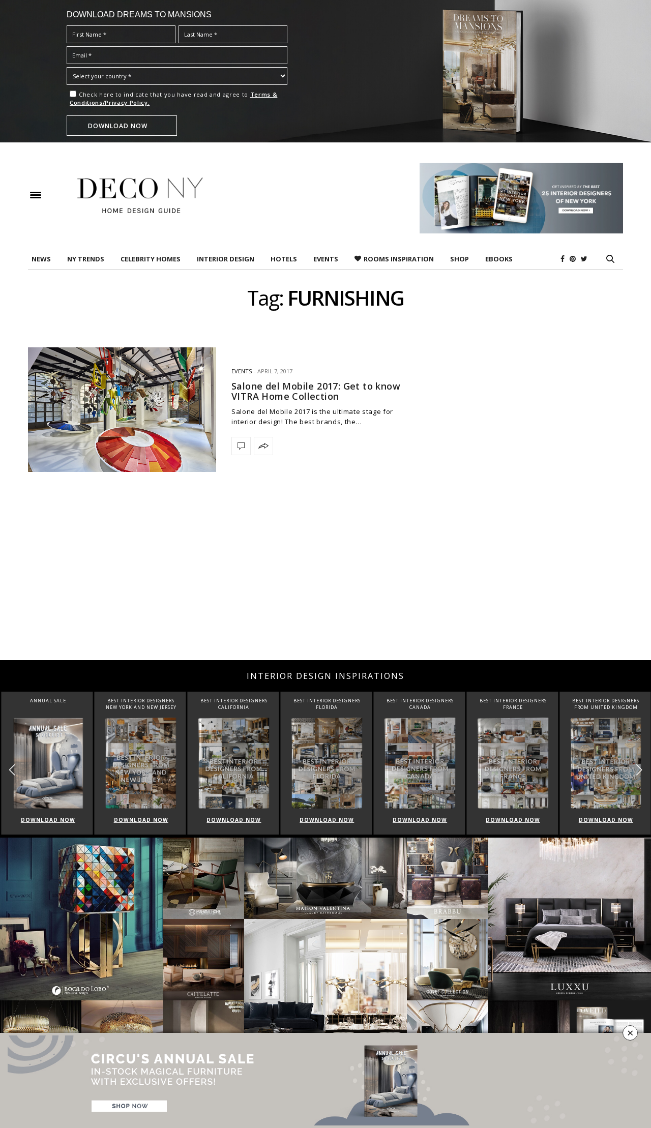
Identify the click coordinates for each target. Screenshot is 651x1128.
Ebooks (499, 258)
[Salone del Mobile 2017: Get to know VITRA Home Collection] (122, 409)
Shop (459, 258)
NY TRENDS (85, 258)
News (41, 258)
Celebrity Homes (151, 258)
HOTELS (284, 258)
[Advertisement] (325, 579)
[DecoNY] (140, 195)
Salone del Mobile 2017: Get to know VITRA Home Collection (315, 391)
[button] (639, 770)
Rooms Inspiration (399, 258)
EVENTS (325, 258)
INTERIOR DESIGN (225, 258)
